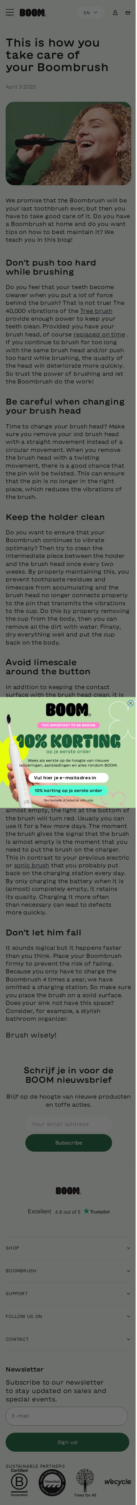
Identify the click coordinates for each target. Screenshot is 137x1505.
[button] (66, 790)
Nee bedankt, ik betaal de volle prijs (66, 800)
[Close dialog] (128, 703)
